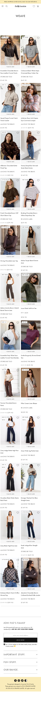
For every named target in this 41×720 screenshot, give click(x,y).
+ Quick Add (10, 66)
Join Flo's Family (14, 622)
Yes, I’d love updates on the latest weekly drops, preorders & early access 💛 (21, 645)
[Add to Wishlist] (17, 38)
